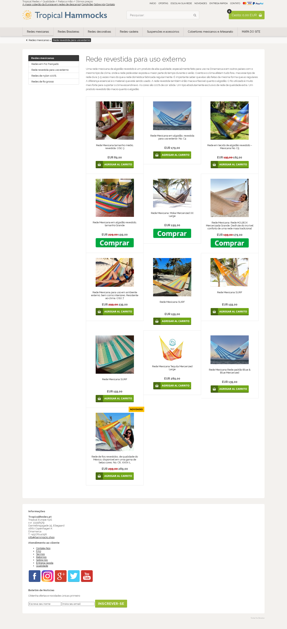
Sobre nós (99, 4)
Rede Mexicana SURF (172, 301)
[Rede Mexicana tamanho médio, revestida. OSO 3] (115, 138)
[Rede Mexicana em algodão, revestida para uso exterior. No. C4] (172, 129)
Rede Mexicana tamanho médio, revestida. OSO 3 (115, 147)
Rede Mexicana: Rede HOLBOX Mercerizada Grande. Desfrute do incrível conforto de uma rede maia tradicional (229, 225)
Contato (110, 4)
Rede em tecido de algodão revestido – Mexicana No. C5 (229, 147)
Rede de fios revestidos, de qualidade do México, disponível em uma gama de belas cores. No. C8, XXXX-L (115, 459)
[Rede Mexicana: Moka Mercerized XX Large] (172, 206)
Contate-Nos (43, 548)
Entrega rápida (218, 3)
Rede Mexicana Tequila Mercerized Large (172, 368)
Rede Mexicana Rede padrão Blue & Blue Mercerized (229, 371)
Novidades (200, 3)
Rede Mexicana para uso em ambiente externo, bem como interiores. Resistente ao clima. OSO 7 (114, 295)
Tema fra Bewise (258, 618)
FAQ (38, 551)
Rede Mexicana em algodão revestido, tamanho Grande (115, 224)
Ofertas (163, 3)
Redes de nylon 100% (43, 75)
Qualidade (42, 565)
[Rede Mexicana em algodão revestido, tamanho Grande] (115, 215)
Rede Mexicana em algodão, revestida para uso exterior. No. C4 (172, 137)
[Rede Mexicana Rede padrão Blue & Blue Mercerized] (229, 363)
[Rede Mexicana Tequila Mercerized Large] (172, 359)
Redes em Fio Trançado (45, 64)
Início (153, 3)
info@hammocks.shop (41, 537)
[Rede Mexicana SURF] (172, 295)
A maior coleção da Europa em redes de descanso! (51, 4)
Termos (40, 554)
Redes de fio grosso (42, 81)
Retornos (41, 557)
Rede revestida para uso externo (50, 69)
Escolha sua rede (181, 3)
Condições (87, 4)
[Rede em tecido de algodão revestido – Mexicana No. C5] (229, 138)
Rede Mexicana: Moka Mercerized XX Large (172, 214)
